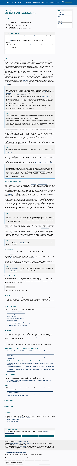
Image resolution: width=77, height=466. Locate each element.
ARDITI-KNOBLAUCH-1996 (23, 210)
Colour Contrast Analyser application (14, 311)
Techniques (60, 21)
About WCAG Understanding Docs (52, 2)
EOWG (21, 447)
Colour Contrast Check (11, 314)
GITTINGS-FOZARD (45, 227)
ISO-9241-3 (15, 242)
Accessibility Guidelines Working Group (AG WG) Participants (21, 443)
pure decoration (47, 44)
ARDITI (31, 210)
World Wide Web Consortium (16, 462)
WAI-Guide (11, 448)
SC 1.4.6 (14, 10)
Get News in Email (9, 457)
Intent (59, 16)
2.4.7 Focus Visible (13, 270)
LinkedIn (17, 457)
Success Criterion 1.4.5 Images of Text (26, 131)
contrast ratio (32, 35)
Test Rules (60, 26)
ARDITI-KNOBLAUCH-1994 (11, 210)
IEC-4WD (40, 251)
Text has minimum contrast (12, 421)
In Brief (59, 12)
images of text (24, 35)
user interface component (33, 44)
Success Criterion (61, 14)
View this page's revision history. (22, 441)
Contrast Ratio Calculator (12, 316)
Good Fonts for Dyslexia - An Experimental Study (17, 325)
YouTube (30, 457)
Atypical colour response (12, 320)
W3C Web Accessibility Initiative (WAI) (15, 452)
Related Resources (61, 19)
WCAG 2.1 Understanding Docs (14, 2)
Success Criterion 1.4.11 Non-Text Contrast (43, 162)
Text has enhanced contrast (13, 419)
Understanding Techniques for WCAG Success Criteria (41, 337)
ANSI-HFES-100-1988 (24, 242)
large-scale (7, 84)
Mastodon (24, 457)
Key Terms (60, 23)
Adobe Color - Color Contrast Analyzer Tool (16, 318)
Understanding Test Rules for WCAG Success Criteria (25, 417)
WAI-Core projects (23, 446)
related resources (13, 268)
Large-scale (9, 40)
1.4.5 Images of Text (10, 152)
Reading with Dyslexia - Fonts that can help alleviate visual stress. (20, 323)
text (17, 35)
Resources (25, 80)
